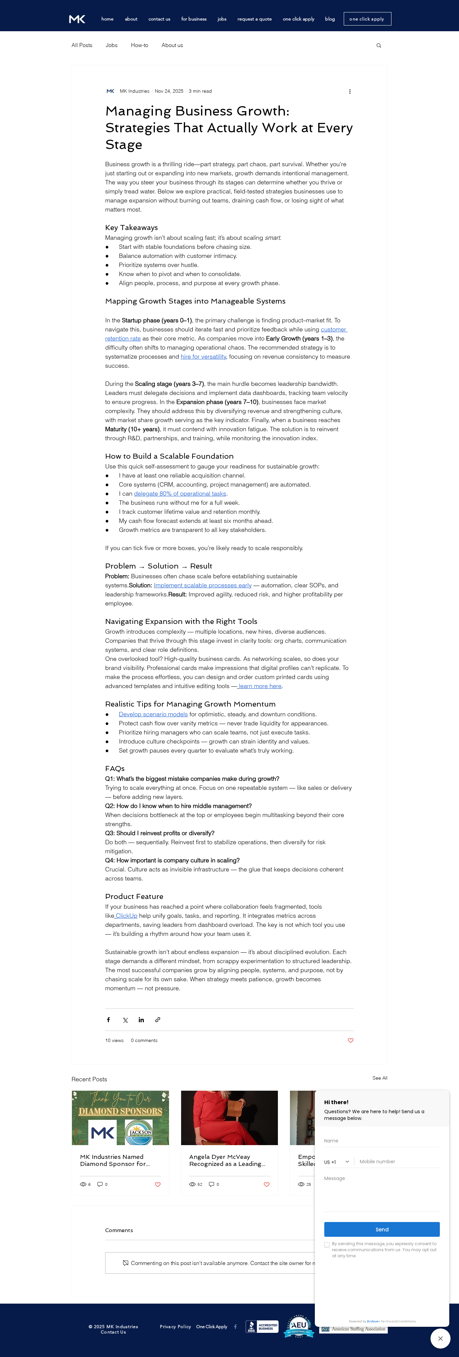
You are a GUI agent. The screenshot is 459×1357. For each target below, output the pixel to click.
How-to (139, 45)
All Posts (82, 45)
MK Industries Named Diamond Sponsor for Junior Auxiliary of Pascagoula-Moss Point (115, 1160)
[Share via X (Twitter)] (125, 1019)
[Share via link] (158, 1019)
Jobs (112, 45)
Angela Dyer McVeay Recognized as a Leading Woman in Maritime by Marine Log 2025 (225, 1160)
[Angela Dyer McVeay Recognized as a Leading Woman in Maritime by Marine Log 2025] (229, 1118)
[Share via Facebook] (108, 1019)
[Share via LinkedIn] (141, 1019)
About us (172, 45)
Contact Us (113, 1332)
